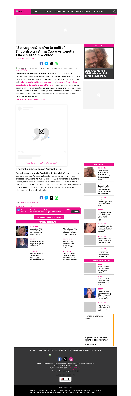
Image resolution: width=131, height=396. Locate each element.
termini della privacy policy (74, 199)
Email (49, 195)
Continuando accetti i (66, 199)
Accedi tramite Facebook (67, 213)
